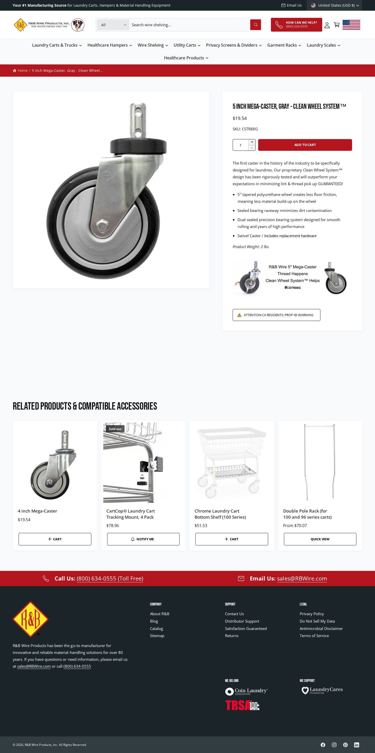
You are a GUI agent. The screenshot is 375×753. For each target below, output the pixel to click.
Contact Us (234, 613)
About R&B (159, 613)
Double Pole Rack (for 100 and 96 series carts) (307, 514)
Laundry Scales (321, 45)
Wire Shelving (151, 45)
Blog (154, 621)
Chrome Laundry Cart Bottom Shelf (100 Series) (220, 514)
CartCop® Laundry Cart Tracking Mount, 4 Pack (130, 514)
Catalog (156, 628)
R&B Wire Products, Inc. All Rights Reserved (55, 745)
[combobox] (196, 24)
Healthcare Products (184, 58)
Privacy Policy (312, 613)
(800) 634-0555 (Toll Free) (110, 578)
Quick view (320, 539)
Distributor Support (242, 621)
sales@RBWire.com (302, 578)
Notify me (145, 539)
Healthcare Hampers (108, 45)
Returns (232, 635)
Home (23, 70)
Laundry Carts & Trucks (55, 45)
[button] (337, 25)
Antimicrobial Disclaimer (321, 628)
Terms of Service (314, 635)
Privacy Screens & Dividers (231, 45)
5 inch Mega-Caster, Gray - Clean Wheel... (67, 70)
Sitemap (157, 635)
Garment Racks (282, 45)
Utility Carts (185, 45)
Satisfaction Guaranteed (246, 628)
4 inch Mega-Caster (37, 511)
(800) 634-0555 (77, 666)
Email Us (294, 5)
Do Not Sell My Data (317, 621)
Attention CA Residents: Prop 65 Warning (278, 315)
